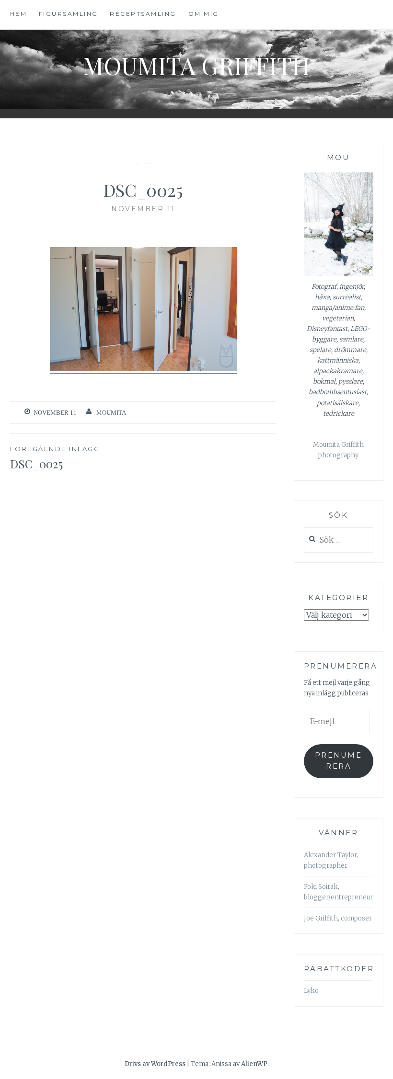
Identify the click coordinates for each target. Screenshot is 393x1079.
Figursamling (68, 13)
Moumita (111, 412)
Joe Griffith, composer (338, 918)
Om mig (203, 13)
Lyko (311, 991)
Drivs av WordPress (155, 1064)
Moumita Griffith (196, 65)
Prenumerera (338, 761)
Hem (18, 13)
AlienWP (254, 1064)
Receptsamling (143, 13)
